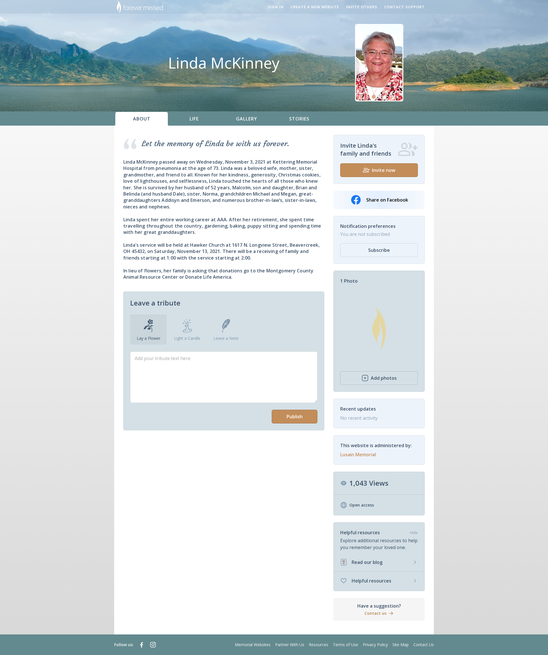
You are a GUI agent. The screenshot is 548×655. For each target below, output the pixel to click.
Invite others (361, 6)
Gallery (246, 119)
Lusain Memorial (358, 454)
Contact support (404, 6)
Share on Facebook (387, 200)
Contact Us (423, 644)
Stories (299, 119)
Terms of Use (345, 644)
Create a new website (315, 6)
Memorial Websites (253, 644)
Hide (414, 532)
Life (194, 119)
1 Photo (349, 281)
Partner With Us (289, 644)
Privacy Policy (375, 644)
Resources (318, 644)
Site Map (400, 644)
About (141, 119)
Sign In (276, 6)
